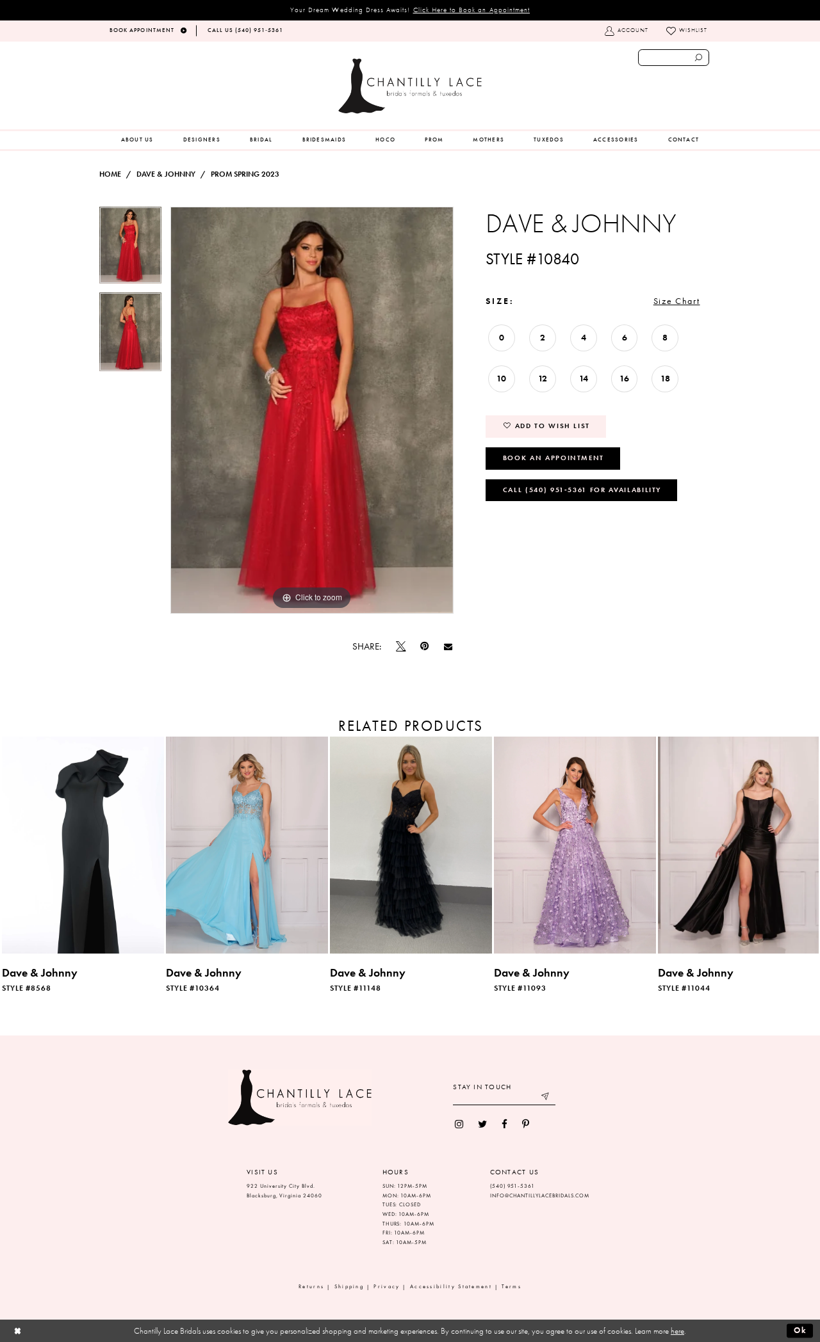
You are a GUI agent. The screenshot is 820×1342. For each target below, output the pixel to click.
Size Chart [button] (676, 301)
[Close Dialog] (17, 1331)
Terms (511, 1286)
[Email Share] (447, 646)
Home (110, 174)
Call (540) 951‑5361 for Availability (582, 489)
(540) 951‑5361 (512, 1186)
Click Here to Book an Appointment (471, 9)
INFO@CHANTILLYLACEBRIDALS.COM (540, 1195)
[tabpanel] (130, 249)
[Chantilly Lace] (410, 86)
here (677, 1330)
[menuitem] (137, 140)
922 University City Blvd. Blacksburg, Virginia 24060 (284, 1191)
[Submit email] (546, 1097)
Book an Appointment (553, 457)
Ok (800, 1330)
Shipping (349, 1286)
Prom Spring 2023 (245, 174)
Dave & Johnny (165, 174)
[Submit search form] (699, 57)
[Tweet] (401, 646)
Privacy (386, 1286)
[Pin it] (424, 646)
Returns (311, 1286)
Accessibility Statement (451, 1286)
